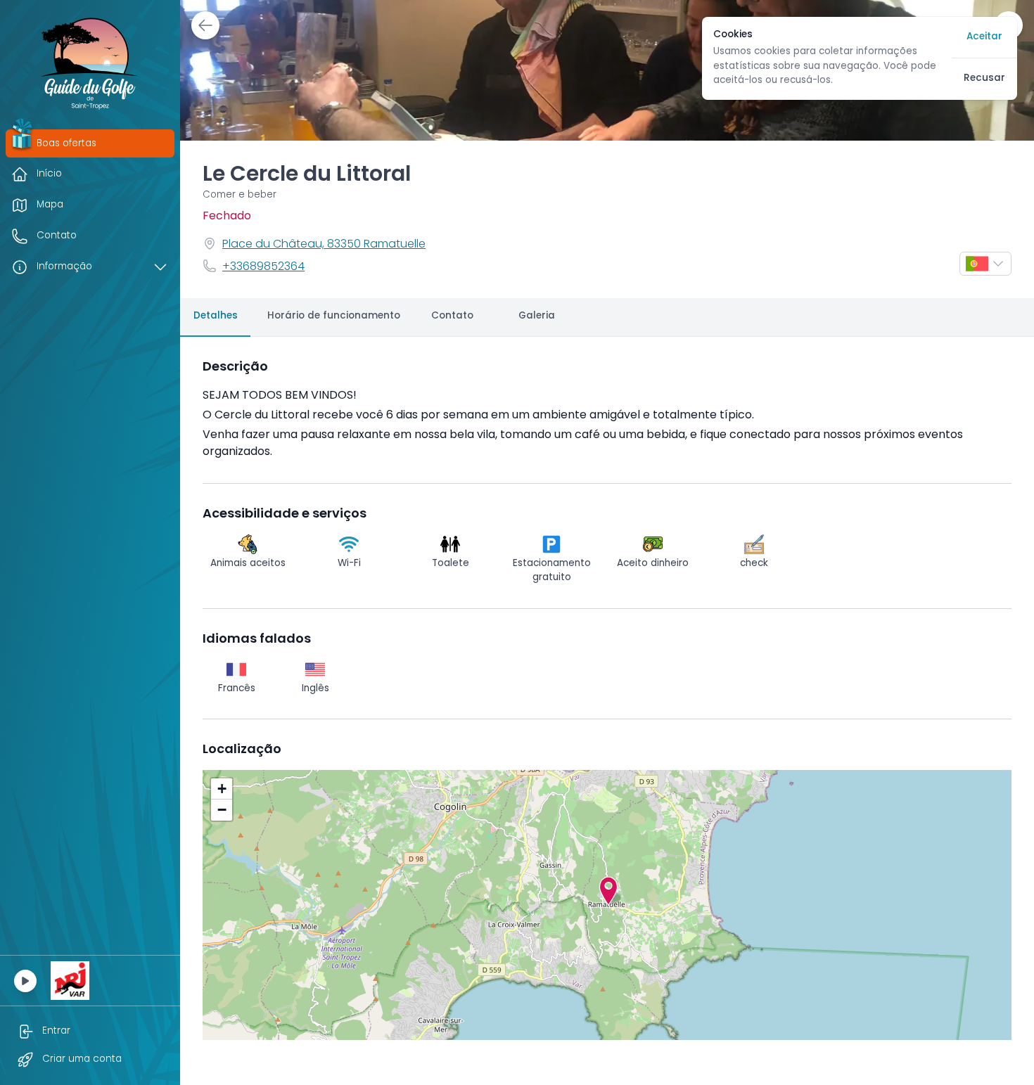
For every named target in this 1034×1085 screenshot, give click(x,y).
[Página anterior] (205, 25)
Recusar (984, 78)
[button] (608, 891)
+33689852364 (263, 267)
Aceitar (984, 36)
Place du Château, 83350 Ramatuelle (324, 244)
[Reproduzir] (25, 981)
